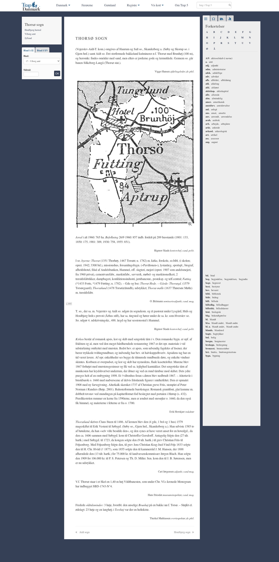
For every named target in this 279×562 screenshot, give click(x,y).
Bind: (26, 56)
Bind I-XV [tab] (42, 50)
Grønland (110, 5)
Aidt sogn (84, 532)
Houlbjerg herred (33, 30)
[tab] (206, 19)
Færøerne (87, 5)
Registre (132, 5)
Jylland (28, 38)
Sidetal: (27, 69)
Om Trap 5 (181, 5)
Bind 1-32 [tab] (28, 50)
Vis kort (156, 5)
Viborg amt (30, 34)
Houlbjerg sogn (182, 532)
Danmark (61, 5)
